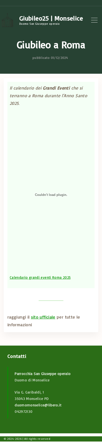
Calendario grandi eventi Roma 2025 (40, 277)
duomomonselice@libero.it (38, 405)
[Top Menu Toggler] (94, 20)
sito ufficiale (43, 317)
